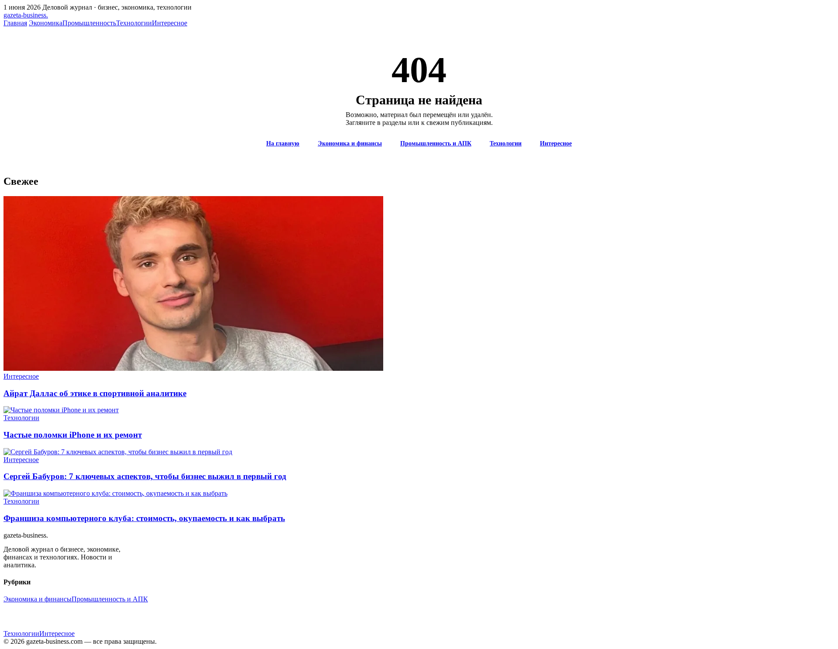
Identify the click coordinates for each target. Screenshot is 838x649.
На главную (282, 143)
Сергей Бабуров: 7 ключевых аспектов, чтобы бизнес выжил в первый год (144, 476)
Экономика (45, 23)
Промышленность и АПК (435, 143)
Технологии (134, 23)
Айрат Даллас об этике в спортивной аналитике (94, 393)
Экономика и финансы (350, 143)
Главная (15, 23)
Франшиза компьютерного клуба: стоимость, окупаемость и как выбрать (144, 518)
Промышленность (89, 23)
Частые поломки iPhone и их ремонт (72, 434)
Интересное (169, 23)
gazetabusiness (25, 15)
